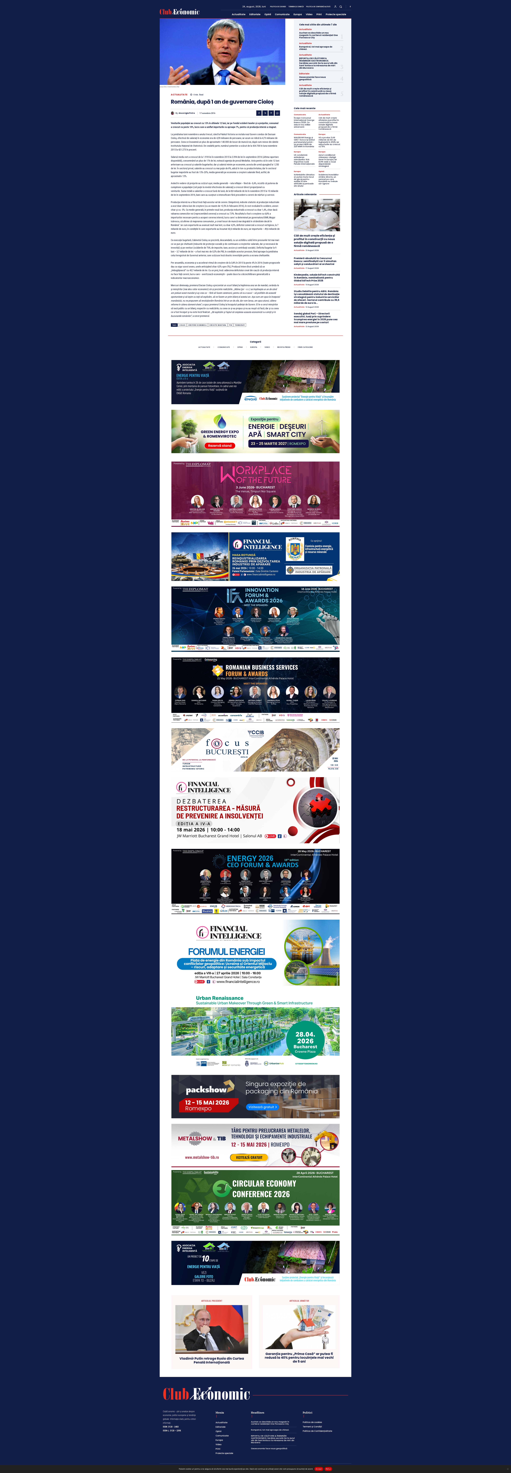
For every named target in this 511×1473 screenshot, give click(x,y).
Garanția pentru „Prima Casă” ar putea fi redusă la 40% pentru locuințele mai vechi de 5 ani (299, 1357)
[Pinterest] (271, 113)
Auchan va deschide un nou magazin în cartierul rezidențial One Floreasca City (318, 35)
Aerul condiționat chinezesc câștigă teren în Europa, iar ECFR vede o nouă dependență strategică (328, 161)
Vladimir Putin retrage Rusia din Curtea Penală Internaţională (212, 1360)
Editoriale (304, 74)
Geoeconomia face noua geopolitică (312, 78)
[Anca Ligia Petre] (173, 113)
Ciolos (182, 325)
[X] (265, 113)
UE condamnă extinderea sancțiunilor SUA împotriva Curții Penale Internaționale (304, 159)
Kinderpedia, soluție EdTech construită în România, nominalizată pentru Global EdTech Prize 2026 (317, 277)
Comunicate (300, 114)
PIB (230, 325)
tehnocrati (240, 325)
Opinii (321, 171)
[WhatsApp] (277, 113)
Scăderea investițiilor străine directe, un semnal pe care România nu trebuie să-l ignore (329, 179)
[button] (340, 6)
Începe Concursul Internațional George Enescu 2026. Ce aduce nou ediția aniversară (304, 122)
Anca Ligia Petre (187, 113)
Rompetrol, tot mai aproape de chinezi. (315, 48)
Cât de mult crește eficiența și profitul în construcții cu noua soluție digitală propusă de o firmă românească (317, 92)
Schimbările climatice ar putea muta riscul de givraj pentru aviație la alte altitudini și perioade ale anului (304, 180)
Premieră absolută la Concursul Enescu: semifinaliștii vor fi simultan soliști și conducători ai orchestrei (315, 261)
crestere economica (197, 325)
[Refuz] (507, 1469)
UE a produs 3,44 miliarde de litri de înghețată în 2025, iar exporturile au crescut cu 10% (329, 142)
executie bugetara (217, 325)
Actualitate (179, 95)
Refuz (328, 1469)
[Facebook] (350, 6)
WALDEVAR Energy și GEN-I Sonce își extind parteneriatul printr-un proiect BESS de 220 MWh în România (304, 142)
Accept (319, 1469)
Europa (322, 134)
